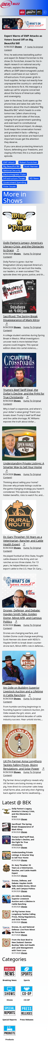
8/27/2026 (16, 935)
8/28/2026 (16, 875)
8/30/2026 (16, 819)
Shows (18, 46)
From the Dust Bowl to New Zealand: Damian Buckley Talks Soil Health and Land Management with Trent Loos (23, 945)
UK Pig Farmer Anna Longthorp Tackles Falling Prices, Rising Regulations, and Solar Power (22, 764)
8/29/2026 (16, 860)
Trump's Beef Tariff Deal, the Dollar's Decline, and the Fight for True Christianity (23, 393)
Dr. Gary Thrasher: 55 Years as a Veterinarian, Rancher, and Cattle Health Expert (23, 540)
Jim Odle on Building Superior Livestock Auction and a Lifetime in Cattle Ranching (23, 691)
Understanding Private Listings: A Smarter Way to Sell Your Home (23, 465)
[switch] (45, 12)
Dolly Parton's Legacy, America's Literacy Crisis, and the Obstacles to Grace (23, 246)
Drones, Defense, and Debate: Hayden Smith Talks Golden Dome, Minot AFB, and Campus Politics (22, 616)
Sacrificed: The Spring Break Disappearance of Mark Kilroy (21, 318)
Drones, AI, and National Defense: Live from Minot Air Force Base (23, 930)
